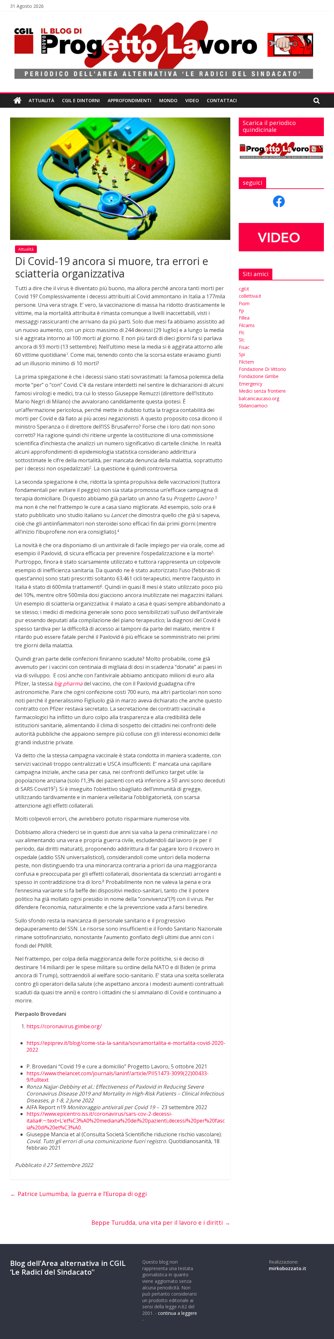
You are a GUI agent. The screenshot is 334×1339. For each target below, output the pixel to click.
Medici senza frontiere (262, 391)
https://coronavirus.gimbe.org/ (64, 1026)
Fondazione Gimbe (259, 376)
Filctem (246, 362)
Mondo (168, 100)
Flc (242, 332)
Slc (242, 340)
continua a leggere (177, 1313)
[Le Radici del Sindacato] (17, 100)
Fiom (244, 303)
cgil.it (244, 289)
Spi (242, 354)
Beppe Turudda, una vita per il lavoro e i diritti (160, 1222)
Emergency (250, 384)
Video (192, 100)
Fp (241, 310)
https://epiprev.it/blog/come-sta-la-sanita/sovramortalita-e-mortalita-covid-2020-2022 (125, 1046)
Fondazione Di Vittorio (262, 369)
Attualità (41, 100)
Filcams (247, 325)
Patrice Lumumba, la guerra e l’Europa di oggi (78, 1194)
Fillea (244, 318)
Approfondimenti (129, 100)
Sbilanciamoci (253, 405)
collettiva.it (250, 296)
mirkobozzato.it (287, 1268)
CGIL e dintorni (81, 100)
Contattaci (222, 100)
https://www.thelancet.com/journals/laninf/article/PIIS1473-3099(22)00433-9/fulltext (117, 1077)
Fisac (244, 347)
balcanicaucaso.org (259, 398)
